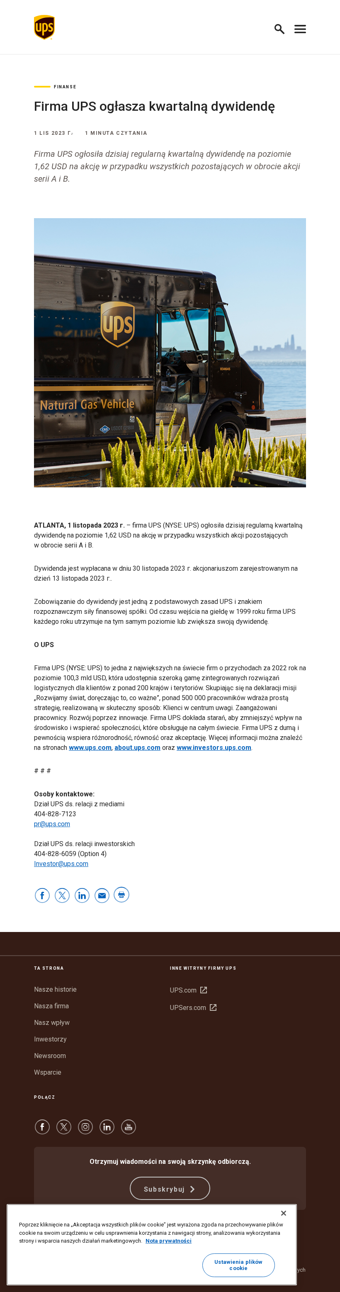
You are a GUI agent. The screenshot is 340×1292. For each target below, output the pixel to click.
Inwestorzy (50, 1039)
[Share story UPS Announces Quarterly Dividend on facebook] (42, 896)
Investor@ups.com (61, 864)
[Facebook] (42, 1131)
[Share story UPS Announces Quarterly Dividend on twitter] (62, 896)
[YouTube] (128, 1131)
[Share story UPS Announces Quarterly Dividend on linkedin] (82, 896)
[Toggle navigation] (300, 27)
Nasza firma (51, 1006)
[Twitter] (64, 1131)
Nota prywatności (169, 1241)
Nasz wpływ (52, 1023)
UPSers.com (193, 1008)
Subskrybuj (165, 1189)
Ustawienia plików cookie (238, 1265)
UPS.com (188, 990)
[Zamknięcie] (283, 1213)
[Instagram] (85, 1131)
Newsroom (50, 1056)
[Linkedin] (107, 1131)
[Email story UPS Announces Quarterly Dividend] (102, 896)
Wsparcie (47, 1072)
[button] (283, 27)
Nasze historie (55, 989)
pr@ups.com (52, 824)
